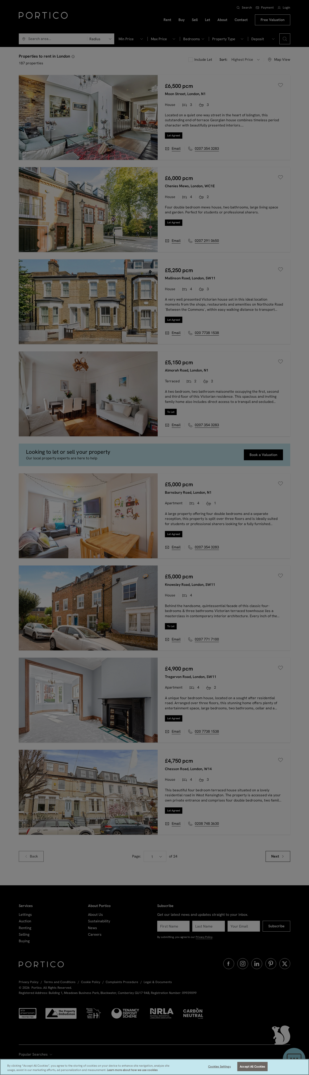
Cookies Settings (219, 1066)
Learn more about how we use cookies (132, 1070)
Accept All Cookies (252, 1066)
